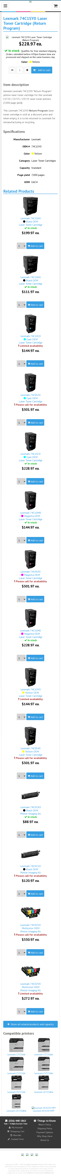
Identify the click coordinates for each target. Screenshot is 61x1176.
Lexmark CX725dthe (16, 1110)
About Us (44, 1140)
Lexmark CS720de (16, 1054)
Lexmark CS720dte (43, 1054)
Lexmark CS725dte (43, 1073)
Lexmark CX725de (16, 1092)
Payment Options (44, 1132)
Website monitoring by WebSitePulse (40, 1173)
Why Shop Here (44, 1136)
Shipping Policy (44, 1128)
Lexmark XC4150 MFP (43, 1110)
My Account (17, 1127)
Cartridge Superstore (30, 1164)
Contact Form (17, 1139)
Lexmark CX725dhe (43, 1092)
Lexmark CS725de (16, 1073)
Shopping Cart (17, 1131)
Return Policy (45, 1124)
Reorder (17, 1135)
